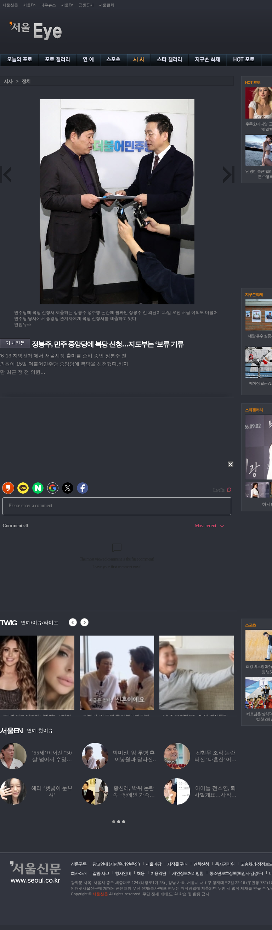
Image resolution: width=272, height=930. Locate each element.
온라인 (124, 864)
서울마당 (153, 864)
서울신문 (10, 5)
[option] (37, 671)
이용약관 (158, 873)
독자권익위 (224, 864)
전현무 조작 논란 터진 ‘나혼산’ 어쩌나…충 (215, 759)
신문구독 (78, 864)
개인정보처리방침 (187, 873)
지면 (114, 864)
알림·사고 (100, 873)
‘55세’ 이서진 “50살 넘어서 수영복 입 (52, 759)
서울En (67, 5)
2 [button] (118, 821)
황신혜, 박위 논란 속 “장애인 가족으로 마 (134, 794)
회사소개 (78, 873)
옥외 (134, 864)
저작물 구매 (177, 864)
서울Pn (29, 5)
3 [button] (123, 821)
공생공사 (86, 5)
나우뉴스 (48, 5)
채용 (140, 873)
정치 (26, 81)
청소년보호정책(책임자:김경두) (236, 873)
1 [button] (113, 821)
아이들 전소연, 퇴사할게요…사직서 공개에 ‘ (215, 794)
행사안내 (123, 873)
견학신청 (201, 864)
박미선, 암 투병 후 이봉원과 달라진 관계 (134, 759)
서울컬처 (106, 5)
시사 (8, 81)
